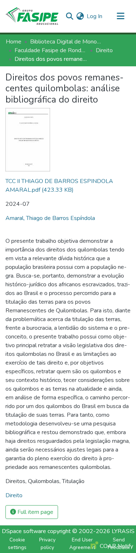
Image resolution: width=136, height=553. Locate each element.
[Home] (31, 16)
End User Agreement (82, 543)
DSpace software (24, 531)
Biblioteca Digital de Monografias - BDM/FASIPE (66, 42)
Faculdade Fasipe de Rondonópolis (51, 50)
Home (13, 42)
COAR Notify (115, 546)
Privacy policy (47, 543)
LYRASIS (123, 531)
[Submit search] (69, 16)
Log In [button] (95, 16)
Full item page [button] (34, 512)
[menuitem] (80, 16)
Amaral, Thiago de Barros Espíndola (50, 218)
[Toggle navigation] (120, 16)
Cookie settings (17, 543)
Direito (104, 50)
